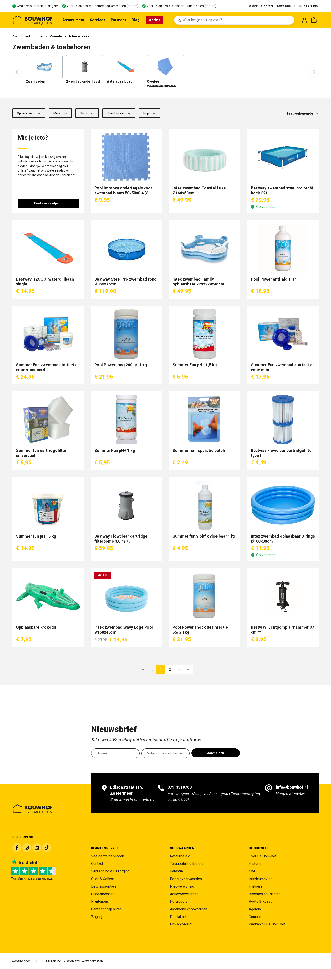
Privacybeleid (181, 924)
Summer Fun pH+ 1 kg (114, 450)
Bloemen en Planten (264, 894)
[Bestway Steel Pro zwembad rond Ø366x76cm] (126, 248)
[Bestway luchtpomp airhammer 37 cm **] (283, 596)
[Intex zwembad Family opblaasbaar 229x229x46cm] (204, 248)
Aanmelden (215, 753)
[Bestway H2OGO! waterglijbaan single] (48, 248)
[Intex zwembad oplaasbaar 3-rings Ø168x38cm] (283, 505)
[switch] (302, 6)
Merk (57, 113)
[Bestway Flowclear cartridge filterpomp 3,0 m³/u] (126, 505)
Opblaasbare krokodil (36, 627)
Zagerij (96, 917)
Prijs (146, 113)
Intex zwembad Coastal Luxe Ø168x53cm (199, 190)
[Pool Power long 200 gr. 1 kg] (126, 334)
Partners (255, 886)
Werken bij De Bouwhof (267, 924)
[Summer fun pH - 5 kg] (48, 505)
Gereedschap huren (106, 909)
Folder (252, 6)
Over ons (284, 6)
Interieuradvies (260, 879)
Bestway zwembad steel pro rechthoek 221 (282, 190)
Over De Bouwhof (263, 856)
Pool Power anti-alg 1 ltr (273, 279)
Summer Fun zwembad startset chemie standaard (48, 367)
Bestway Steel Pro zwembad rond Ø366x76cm (125, 281)
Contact (267, 6)
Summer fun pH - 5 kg (36, 536)
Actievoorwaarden (184, 894)
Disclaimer (178, 917)
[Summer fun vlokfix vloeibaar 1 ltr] (204, 505)
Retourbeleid (180, 856)
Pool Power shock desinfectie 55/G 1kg (200, 630)
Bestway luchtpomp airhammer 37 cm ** (282, 630)
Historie (255, 863)
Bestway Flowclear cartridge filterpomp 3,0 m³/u (120, 538)
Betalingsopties (103, 886)
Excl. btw (312, 6)
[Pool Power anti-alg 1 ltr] (283, 248)
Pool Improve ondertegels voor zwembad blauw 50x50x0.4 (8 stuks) (123, 191)
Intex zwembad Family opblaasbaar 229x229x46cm (198, 281)
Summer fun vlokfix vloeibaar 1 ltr (203, 536)
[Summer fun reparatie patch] (204, 419)
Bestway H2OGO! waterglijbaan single (45, 281)
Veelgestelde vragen (107, 856)
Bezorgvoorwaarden (186, 879)
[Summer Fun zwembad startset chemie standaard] (48, 334)
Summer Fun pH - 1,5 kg (194, 364)
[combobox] (237, 20)
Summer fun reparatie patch (198, 450)
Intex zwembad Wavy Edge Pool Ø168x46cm (123, 630)
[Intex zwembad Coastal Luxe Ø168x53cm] (204, 157)
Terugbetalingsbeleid (186, 863)
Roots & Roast (260, 901)
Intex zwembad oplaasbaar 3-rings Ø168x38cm (283, 538)
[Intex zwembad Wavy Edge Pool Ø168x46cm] (126, 596)
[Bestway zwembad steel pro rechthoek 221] (283, 157)
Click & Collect (102, 879)
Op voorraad (26, 113)
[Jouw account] (304, 20)
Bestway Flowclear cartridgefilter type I (282, 453)
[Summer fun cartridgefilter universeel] (48, 419)
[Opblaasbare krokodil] (48, 596)
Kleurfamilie (116, 113)
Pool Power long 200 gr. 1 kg (120, 364)
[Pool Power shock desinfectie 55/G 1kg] (204, 596)
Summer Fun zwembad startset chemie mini (283, 367)
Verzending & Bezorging (110, 871)
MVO (253, 871)
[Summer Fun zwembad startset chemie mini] (283, 334)
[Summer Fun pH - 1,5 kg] (204, 334)
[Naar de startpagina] (32, 20)
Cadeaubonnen (102, 894)
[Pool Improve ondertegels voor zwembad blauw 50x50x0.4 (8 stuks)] (126, 157)
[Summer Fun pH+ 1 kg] (126, 419)
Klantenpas (100, 901)
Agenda (255, 909)
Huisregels (178, 901)
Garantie (176, 871)
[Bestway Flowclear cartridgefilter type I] (283, 419)
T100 (34, 961)
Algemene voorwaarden (188, 909)
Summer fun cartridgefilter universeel (41, 453)
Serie (84, 113)
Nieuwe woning (182, 886)
